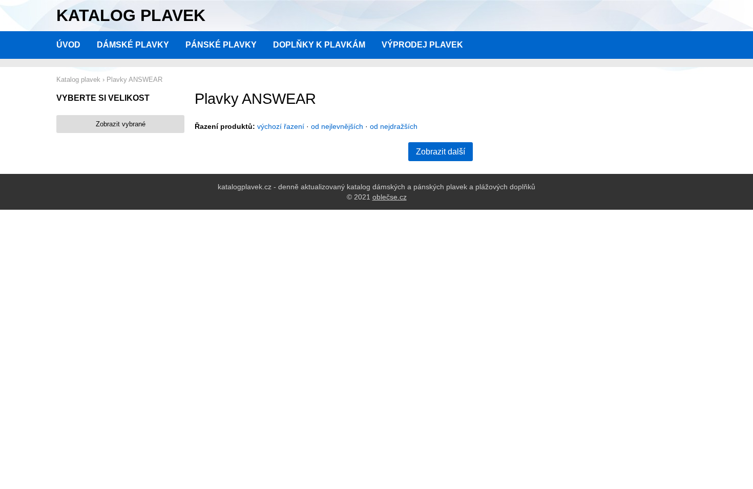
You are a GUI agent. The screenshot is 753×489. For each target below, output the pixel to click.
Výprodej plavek (422, 44)
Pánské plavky (221, 44)
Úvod (68, 44)
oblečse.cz (389, 197)
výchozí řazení (280, 126)
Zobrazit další (440, 151)
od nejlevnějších (337, 126)
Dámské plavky (133, 44)
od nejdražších (393, 126)
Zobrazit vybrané (120, 124)
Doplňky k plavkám (319, 44)
